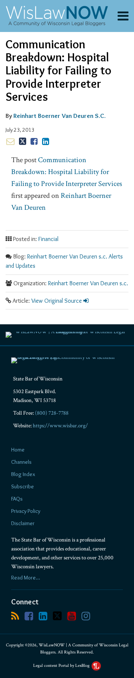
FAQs (17, 498)
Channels (21, 462)
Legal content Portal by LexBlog (62, 665)
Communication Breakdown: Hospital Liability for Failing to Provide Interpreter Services (66, 172)
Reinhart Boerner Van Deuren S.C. (59, 115)
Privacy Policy (25, 511)
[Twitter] (57, 616)
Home (18, 449)
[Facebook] (29, 616)
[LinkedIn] (43, 616)
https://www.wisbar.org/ (60, 425)
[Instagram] (86, 616)
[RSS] (15, 616)
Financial (48, 238)
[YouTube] (71, 616)
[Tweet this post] (22, 141)
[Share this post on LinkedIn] (45, 141)
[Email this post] (10, 141)
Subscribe (22, 486)
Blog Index (23, 474)
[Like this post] (34, 141)
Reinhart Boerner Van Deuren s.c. (88, 283)
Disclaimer (23, 523)
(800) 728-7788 (51, 413)
